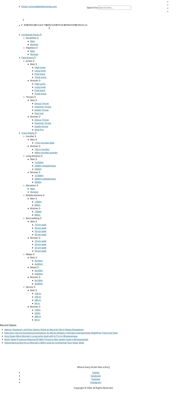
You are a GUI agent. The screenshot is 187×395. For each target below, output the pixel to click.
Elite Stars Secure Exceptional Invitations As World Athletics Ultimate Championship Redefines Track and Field (60, 332)
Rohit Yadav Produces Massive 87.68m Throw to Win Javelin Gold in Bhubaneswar (46, 339)
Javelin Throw (41, 110)
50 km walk (40, 234)
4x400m (39, 264)
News (27, 24)
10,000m (39, 162)
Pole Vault (40, 74)
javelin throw (41, 126)
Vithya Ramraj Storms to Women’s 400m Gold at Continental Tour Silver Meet (44, 342)
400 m (38, 300)
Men (32, 41)
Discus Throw (42, 103)
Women (34, 44)
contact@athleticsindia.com (39, 6)
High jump (40, 83)
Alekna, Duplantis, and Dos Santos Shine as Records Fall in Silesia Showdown (44, 329)
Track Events (28, 132)
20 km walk (40, 228)
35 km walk (40, 231)
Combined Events (30, 34)
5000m (38, 169)
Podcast (62, 24)
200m (37, 313)
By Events (53, 24)
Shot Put (39, 129)
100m (37, 309)
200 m (38, 296)
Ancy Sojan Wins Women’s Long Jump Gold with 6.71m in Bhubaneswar (41, 336)
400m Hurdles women (46, 152)
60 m (37, 303)
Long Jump (40, 70)
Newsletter (72, 24)
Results (33, 24)
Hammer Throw (43, 106)
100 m (38, 293)
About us (82, 24)
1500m (38, 201)
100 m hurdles (42, 149)
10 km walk (40, 224)
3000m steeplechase (45, 165)
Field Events (27, 57)
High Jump (40, 67)
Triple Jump (40, 77)
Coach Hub (42, 24)
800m (37, 205)
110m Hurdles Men (44, 142)
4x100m (39, 260)
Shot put (39, 113)
